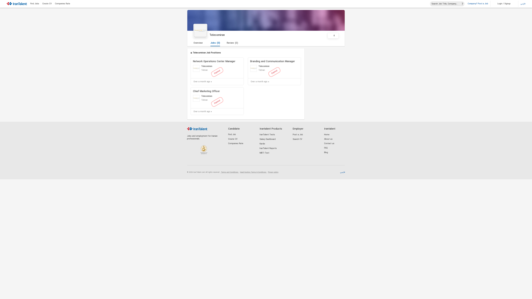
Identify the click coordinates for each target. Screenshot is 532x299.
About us (328, 139)
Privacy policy (273, 172)
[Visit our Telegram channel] (207, 160)
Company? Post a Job (478, 3)
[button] (502, 4)
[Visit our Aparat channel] (212, 160)
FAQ (326, 148)
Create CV (47, 3)
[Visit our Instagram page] (195, 160)
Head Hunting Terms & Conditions (253, 172)
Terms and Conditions (229, 172)
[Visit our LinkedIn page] (190, 160)
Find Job (232, 134)
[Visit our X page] (201, 160)
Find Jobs (34, 3)
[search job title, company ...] (462, 4)
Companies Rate (62, 3)
